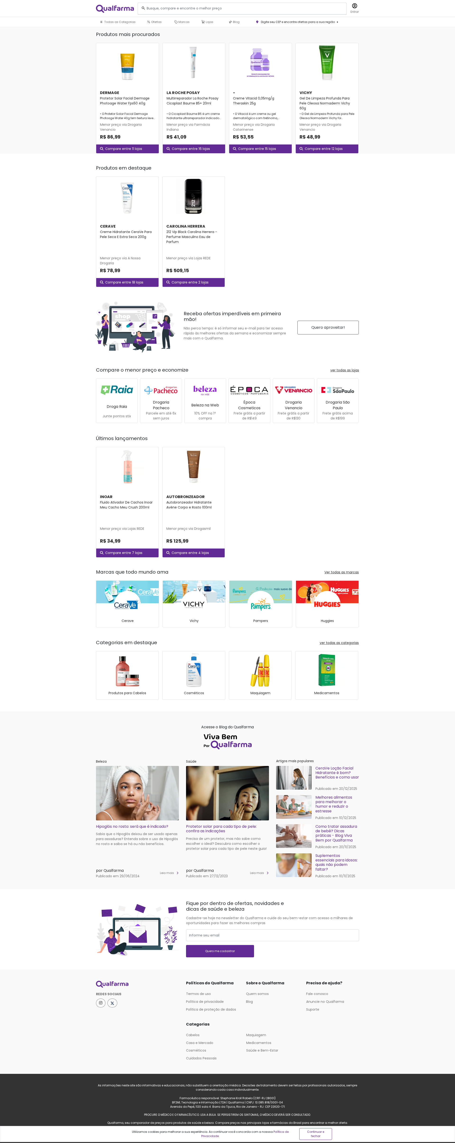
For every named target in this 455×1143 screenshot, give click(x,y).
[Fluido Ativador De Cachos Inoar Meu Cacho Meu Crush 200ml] (127, 467)
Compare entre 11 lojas (123, 148)
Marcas (184, 22)
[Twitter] (112, 1003)
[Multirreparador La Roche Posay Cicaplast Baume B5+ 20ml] (194, 63)
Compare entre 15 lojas (257, 148)
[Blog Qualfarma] (227, 740)
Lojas (209, 22)
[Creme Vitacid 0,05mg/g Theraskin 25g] (260, 63)
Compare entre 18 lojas (124, 282)
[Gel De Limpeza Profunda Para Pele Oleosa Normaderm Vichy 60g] (327, 63)
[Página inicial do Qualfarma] (137, 984)
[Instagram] (100, 1003)
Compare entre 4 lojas (190, 552)
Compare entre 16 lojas (191, 148)
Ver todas (341, 572)
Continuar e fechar (315, 1134)
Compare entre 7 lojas (123, 552)
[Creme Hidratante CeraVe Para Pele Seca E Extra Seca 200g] (127, 196)
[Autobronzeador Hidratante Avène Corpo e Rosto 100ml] (193, 467)
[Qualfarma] (115, 9)
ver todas (344, 370)
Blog (236, 22)
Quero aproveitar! (328, 327)
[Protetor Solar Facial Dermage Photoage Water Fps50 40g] (127, 63)
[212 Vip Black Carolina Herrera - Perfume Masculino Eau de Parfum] (193, 196)
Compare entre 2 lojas (190, 282)
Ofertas (156, 22)
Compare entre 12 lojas (324, 148)
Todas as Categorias (120, 22)
